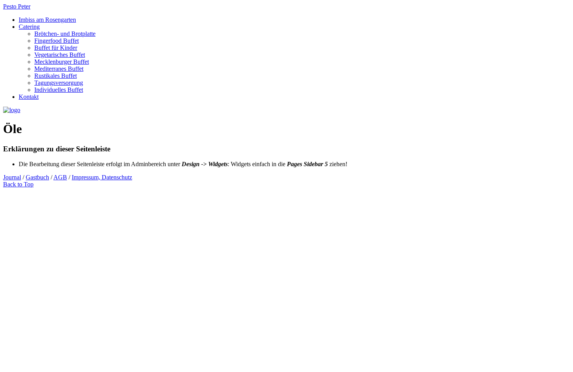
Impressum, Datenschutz (102, 177)
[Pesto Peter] (11, 110)
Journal (12, 177)
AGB (60, 177)
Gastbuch (37, 177)
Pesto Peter (16, 6)
